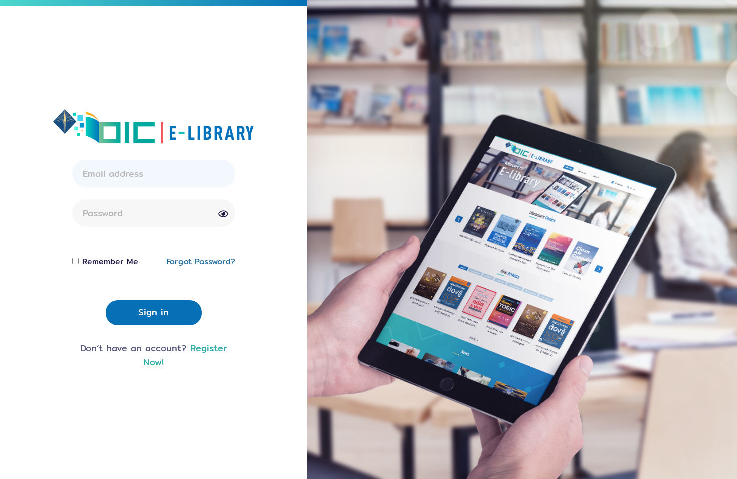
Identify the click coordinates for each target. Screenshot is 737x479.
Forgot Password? (200, 261)
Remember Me (110, 261)
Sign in (153, 312)
